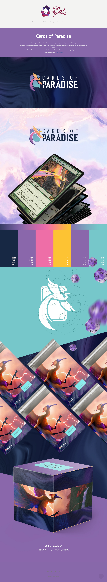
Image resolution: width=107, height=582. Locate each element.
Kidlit (44, 22)
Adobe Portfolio (56, 576)
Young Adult (54, 22)
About (64, 22)
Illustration (35, 22)
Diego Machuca (59, 52)
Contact (73, 22)
